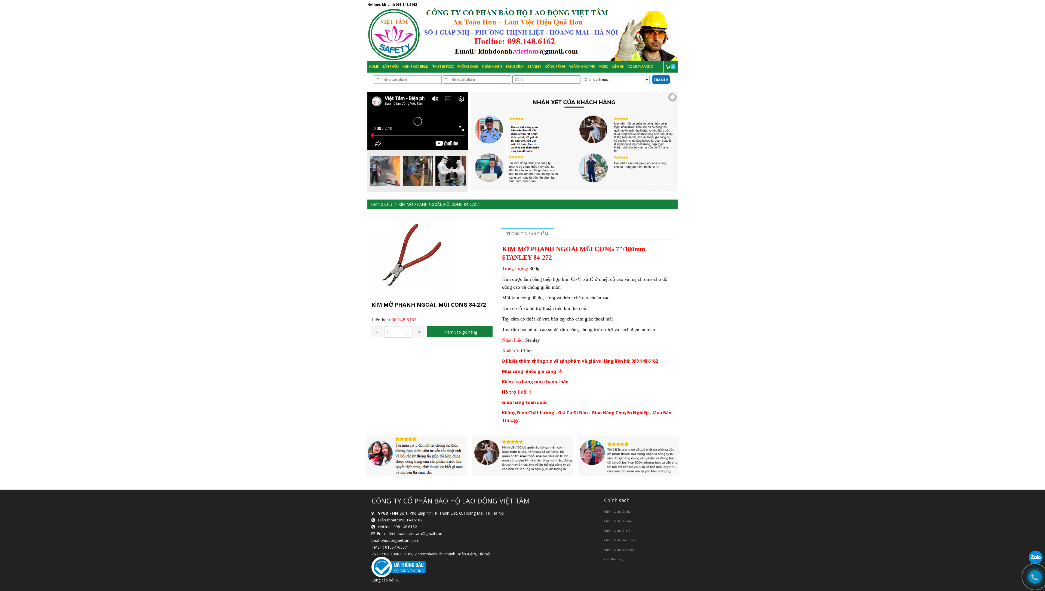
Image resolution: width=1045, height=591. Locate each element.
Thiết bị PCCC (443, 66)
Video (603, 66)
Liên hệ (618, 66)
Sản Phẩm (390, 66)
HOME (374, 66)
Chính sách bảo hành (619, 511)
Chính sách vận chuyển (620, 540)
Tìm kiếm (661, 79)
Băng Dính (515, 66)
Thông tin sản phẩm (527, 234)
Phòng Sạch (467, 66)
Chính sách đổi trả (617, 530)
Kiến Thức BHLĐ (415, 66)
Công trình (555, 66)
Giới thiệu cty (613, 559)
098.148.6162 (406, 4)
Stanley (534, 66)
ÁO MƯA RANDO (640, 66)
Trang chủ (381, 204)
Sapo (398, 580)
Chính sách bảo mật (618, 521)
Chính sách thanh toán (620, 550)
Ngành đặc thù (582, 66)
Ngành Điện (492, 66)
